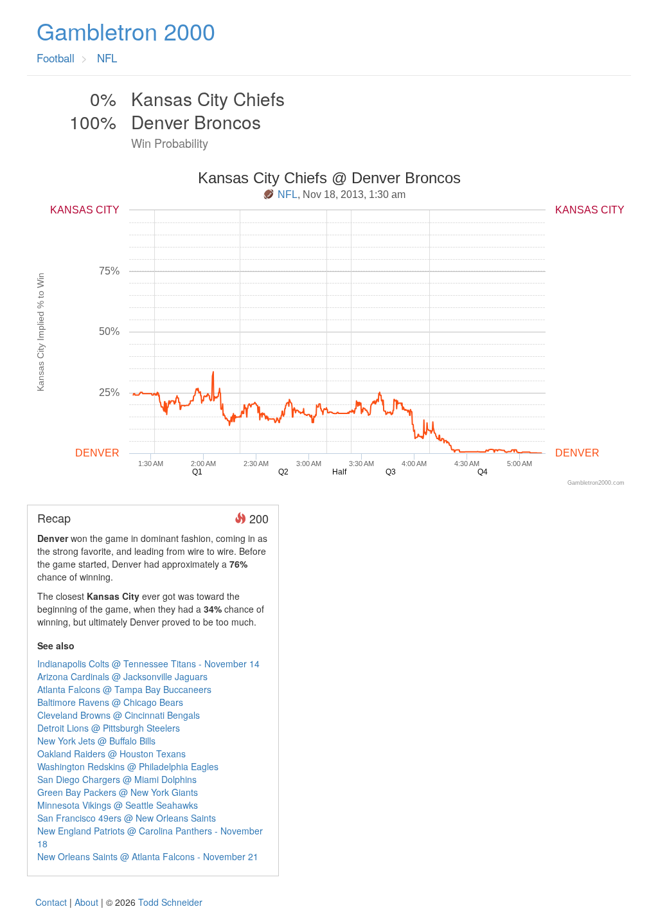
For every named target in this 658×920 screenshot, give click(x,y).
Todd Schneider (170, 902)
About (86, 902)
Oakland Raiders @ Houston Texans (111, 753)
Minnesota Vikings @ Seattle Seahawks (117, 804)
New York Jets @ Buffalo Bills (96, 740)
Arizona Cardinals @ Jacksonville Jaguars (122, 676)
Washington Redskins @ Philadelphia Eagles (127, 766)
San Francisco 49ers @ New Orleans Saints (126, 817)
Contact (51, 902)
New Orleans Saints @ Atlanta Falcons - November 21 (147, 856)
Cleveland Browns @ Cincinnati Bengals (118, 714)
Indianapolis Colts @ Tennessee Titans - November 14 (148, 663)
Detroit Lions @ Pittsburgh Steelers (108, 727)
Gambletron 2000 (126, 31)
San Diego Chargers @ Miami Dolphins (117, 779)
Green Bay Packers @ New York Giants (117, 792)
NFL (288, 194)
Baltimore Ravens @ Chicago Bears (110, 702)
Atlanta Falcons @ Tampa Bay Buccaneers (124, 689)
